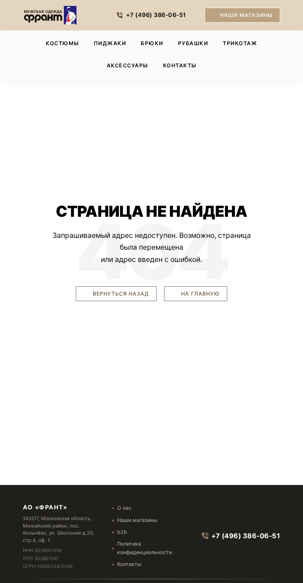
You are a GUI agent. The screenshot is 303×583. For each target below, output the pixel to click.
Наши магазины (246, 15)
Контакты (180, 65)
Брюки (152, 43)
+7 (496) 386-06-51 (156, 14)
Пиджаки (110, 43)
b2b (122, 532)
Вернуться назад (120, 293)
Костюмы (62, 43)
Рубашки (193, 43)
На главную (199, 293)
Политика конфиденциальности (144, 547)
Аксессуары (127, 65)
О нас (124, 508)
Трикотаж (240, 43)
